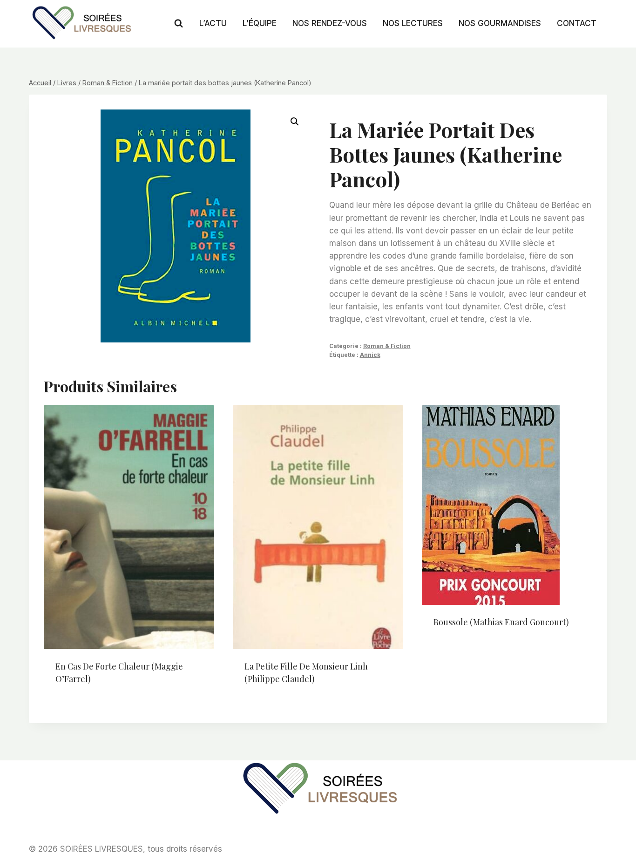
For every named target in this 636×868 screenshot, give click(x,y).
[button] (294, 121)
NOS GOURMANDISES (500, 23)
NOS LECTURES (413, 23)
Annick (370, 354)
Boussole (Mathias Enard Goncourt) (501, 622)
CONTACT (576, 23)
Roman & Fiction (387, 345)
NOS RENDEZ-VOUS (329, 23)
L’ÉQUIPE (260, 23)
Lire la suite (457, 652)
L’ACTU (213, 23)
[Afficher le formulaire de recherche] (178, 23)
